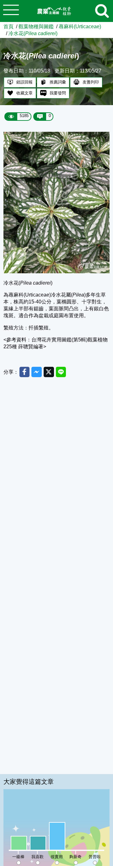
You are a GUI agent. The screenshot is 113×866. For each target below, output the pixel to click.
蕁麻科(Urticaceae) (80, 26)
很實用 (57, 856)
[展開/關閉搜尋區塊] (102, 11)
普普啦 (95, 856)
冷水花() (32, 33)
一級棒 (18, 856)
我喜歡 (37, 856)
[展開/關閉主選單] (11, 11)
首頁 (8, 26)
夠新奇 (75, 856)
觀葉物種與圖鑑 (36, 26)
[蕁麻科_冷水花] (56, 271)
